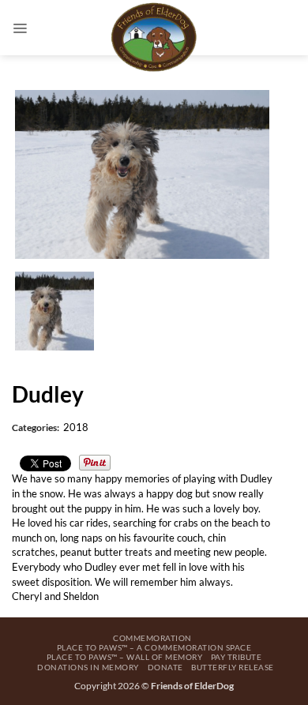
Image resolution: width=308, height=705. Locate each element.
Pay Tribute (236, 657)
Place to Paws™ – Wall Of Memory (125, 657)
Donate (165, 667)
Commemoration (152, 638)
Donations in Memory (88, 667)
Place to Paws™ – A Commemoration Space (154, 647)
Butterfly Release (232, 667)
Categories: (35, 427)
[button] (20, 27)
